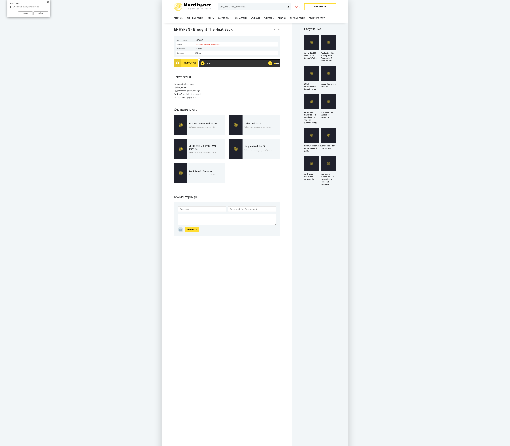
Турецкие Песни (195, 18)
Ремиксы (178, 18)
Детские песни (297, 18)
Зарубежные (224, 18)
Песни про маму (317, 18)
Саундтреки (241, 18)
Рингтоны (269, 18)
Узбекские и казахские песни (207, 44)
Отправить (192, 229)
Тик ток (282, 18)
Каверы (210, 18)
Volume (270, 63)
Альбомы (255, 18)
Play (203, 63)
